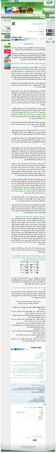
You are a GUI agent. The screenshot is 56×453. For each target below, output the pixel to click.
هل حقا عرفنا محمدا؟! (39, 356)
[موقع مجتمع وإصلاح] (38, 15)
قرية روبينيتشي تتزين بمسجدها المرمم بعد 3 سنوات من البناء (50, 23)
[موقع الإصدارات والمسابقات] (7, 15)
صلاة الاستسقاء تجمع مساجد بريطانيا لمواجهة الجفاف (50, 25)
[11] (33, 297)
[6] (25, 193)
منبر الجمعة (19, 17)
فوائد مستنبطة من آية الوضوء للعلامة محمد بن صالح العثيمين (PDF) (31, 369)
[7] (17, 200)
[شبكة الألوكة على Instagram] (15, 1)
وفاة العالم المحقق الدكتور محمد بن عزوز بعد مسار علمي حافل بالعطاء (30, 371)
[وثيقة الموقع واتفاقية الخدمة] (27, 1)
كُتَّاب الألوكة (50, 17)
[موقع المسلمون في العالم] (24, 15)
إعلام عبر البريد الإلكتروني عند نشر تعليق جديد (29, 407)
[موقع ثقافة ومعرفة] (43, 15)
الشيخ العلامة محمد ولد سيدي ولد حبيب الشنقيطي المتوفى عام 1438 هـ (30, 370)
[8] (39, 244)
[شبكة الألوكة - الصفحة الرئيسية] (37, 1)
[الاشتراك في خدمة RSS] (40, 1)
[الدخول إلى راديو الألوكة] (47, 11)
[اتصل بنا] (21, 1)
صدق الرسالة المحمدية (39, 354)
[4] (13, 134)
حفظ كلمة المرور (6, 26)
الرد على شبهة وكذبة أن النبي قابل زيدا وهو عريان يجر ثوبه (33, 364)
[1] (33, 85)
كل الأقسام (37, 17)
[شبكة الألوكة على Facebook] (9, 1)
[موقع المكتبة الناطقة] (12, 15)
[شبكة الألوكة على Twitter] (11, 1)
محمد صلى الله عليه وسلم (38, 357)
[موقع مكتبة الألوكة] (16, 15)
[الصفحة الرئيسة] (42, 1)
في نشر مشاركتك (8, 35)
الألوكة (21, 446)
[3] (41, 104)
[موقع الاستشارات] (29, 15)
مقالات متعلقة (41, 29)
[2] (35, 87)
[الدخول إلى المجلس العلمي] (48, 13)
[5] (15, 175)
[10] (26, 273)
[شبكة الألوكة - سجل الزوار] (34, 1)
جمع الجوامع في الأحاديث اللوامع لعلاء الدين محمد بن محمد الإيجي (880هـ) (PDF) (29, 361)
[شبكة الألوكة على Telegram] (17, 1)
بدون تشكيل (28, 38)
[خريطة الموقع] (41, 1)
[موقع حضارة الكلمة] (34, 15)
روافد (16, 17)
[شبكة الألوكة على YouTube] (13, 1)
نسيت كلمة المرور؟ (8, 27)
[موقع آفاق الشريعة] (47, 15)
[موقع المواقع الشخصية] (20, 15)
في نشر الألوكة (7, 37)
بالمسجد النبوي (19, 91)
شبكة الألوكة (25, 20)
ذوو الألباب (37, 122)
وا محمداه (41, 355)
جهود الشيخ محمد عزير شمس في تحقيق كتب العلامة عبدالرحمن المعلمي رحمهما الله (28, 377)
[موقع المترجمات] (3, 15)
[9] (38, 251)
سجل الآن (6, 31)
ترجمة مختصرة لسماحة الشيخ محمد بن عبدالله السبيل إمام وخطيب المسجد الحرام (28, 372)
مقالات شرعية (33, 17)
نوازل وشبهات (23, 17)
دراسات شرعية (28, 17)
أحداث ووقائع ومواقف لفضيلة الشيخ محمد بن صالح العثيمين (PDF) (31, 367)
